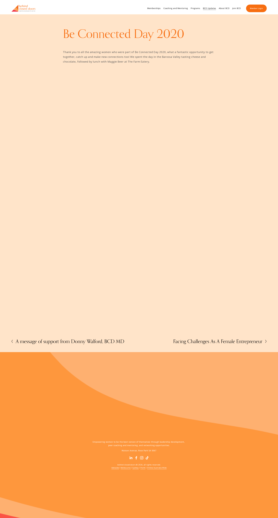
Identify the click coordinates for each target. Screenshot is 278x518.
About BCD (224, 8)
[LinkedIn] (131, 458)
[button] (82, 87)
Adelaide (115, 468)
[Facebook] (136, 458)
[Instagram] (141, 458)
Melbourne (126, 468)
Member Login (256, 8)
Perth (142, 468)
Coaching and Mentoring (175, 8)
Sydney (135, 468)
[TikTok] (147, 458)
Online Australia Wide (157, 468)
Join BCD (236, 8)
